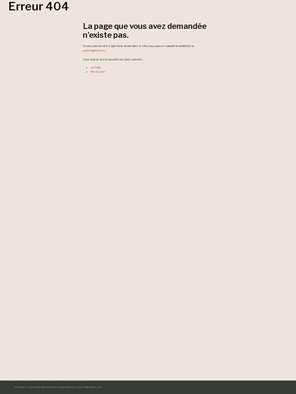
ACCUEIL (96, 67)
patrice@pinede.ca (94, 50)
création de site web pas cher (70, 387)
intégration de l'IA (49, 387)
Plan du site (98, 71)
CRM (86, 387)
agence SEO (34, 387)
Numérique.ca (21, 387)
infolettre (92, 387)
